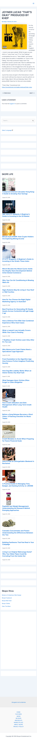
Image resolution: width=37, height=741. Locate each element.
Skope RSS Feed (6, 600)
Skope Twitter (6, 603)
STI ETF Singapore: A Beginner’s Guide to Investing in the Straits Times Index (18, 260)
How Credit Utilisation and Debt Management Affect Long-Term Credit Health (16, 405)
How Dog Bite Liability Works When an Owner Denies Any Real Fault (16, 372)
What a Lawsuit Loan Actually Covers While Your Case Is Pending (16, 331)
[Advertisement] (18, 640)
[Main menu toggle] (33, 3)
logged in (12, 103)
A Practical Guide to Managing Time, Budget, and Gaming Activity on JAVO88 (17, 485)
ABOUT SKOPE (18, 724)
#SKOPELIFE (18, 720)
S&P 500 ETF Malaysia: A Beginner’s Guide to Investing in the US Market (16, 215)
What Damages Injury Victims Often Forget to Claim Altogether (15, 381)
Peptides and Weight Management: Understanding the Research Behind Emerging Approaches (16, 508)
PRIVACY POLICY (18, 726)
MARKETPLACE (18, 722)
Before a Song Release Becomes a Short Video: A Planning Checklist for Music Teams (17, 416)
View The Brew (6, 606)
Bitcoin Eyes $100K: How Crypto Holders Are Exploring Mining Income (18, 238)
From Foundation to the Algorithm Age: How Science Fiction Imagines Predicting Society (18, 361)
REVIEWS (18, 718)
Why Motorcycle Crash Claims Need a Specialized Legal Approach (16, 350)
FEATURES (18, 714)
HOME (18, 712)
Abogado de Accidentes (19, 702)
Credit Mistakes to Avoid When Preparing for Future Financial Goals (18, 440)
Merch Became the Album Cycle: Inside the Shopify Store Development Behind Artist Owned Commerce (17, 271)
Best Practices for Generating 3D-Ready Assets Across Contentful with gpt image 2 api (18, 311)
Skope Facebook (7, 598)
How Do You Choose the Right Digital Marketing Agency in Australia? (16, 300)
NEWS (18, 716)
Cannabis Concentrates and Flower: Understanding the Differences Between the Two (17, 533)
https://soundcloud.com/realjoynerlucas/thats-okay (17, 87)
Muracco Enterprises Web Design (11, 595)
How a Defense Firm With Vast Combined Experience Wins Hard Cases (18, 322)
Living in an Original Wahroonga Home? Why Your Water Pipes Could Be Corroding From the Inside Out (17, 554)
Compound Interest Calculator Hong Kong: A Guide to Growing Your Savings (18, 193)
